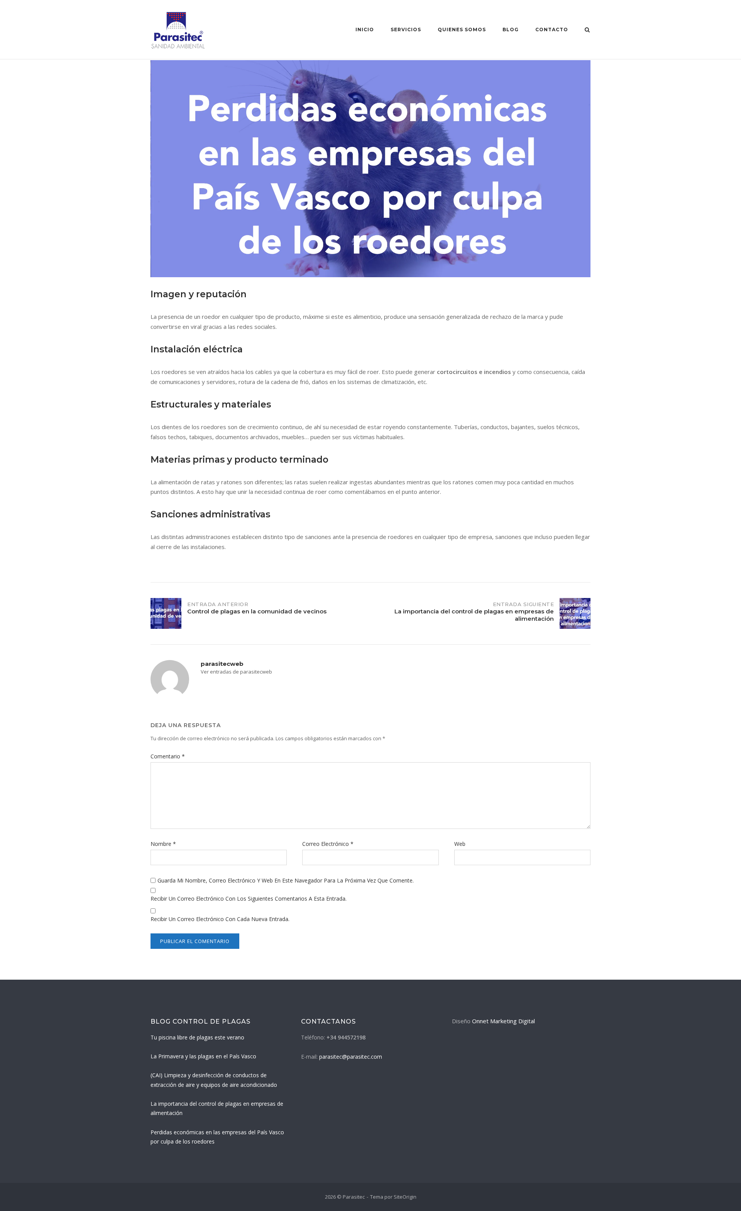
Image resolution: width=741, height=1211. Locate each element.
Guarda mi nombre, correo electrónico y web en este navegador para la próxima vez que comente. (285, 880)
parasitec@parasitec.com (350, 1056)
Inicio (364, 29)
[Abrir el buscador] (587, 30)
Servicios (406, 29)
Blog (510, 29)
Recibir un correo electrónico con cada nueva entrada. (220, 919)
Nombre (163, 843)
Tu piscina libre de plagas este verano (197, 1037)
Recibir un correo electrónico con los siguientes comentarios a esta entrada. (249, 898)
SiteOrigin (405, 1196)
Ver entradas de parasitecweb (236, 671)
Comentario (168, 756)
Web (459, 843)
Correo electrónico (328, 843)
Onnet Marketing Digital (503, 1021)
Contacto (551, 29)
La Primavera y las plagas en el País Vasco (203, 1056)
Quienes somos (462, 29)
